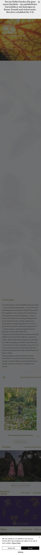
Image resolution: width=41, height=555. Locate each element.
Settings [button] (20, 552)
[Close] (38, 538)
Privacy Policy (16, 543)
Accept (30, 548)
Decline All (11, 548)
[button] (39, 2)
